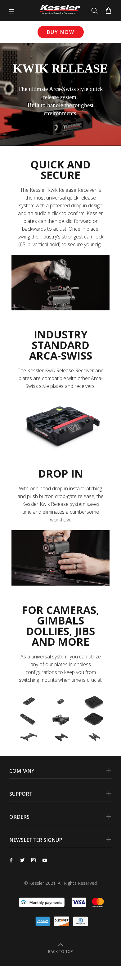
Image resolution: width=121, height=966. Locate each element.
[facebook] (11, 860)
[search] (96, 10)
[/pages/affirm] (42, 901)
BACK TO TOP (60, 951)
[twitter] (22, 860)
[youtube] (45, 860)
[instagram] (33, 860)
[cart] (108, 10)
